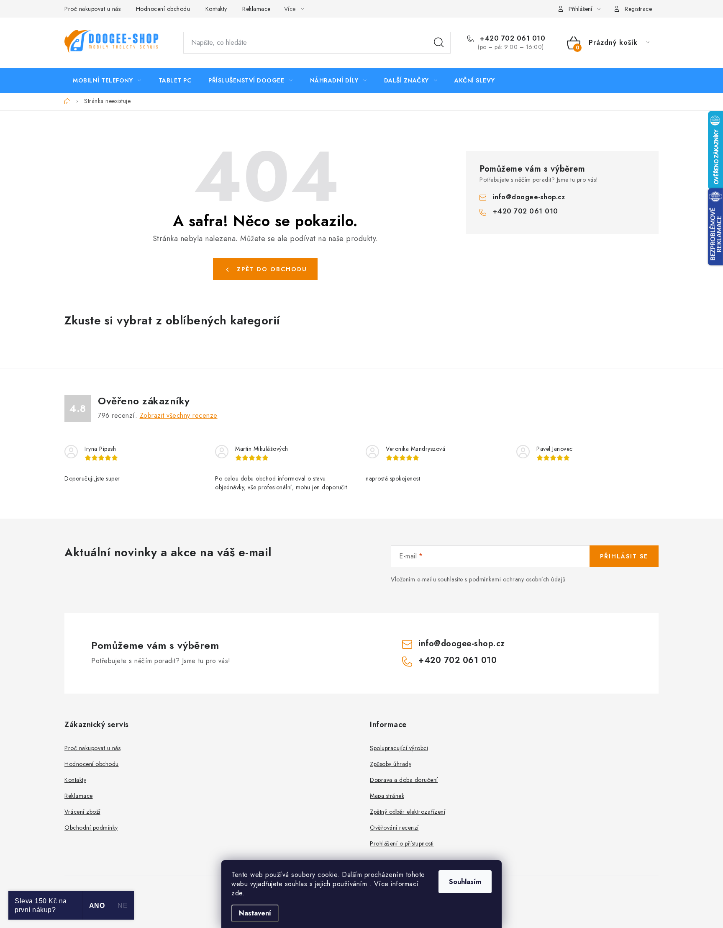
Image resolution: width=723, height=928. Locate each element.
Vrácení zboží (82, 811)
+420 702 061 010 (511, 38)
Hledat (439, 43)
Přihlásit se (624, 556)
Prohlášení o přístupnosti (402, 843)
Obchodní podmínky (91, 827)
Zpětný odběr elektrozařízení (407, 811)
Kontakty (216, 9)
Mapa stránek (387, 796)
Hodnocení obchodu (163, 9)
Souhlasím (465, 882)
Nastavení (255, 913)
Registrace (638, 9)
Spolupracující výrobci (399, 748)
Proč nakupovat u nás (92, 9)
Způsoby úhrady (390, 764)
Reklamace (256, 9)
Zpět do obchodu (272, 269)
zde (237, 893)
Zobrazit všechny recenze (179, 415)
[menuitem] (107, 80)
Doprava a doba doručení (404, 780)
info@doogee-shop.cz (529, 197)
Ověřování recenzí (394, 827)
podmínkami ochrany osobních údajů (517, 579)
